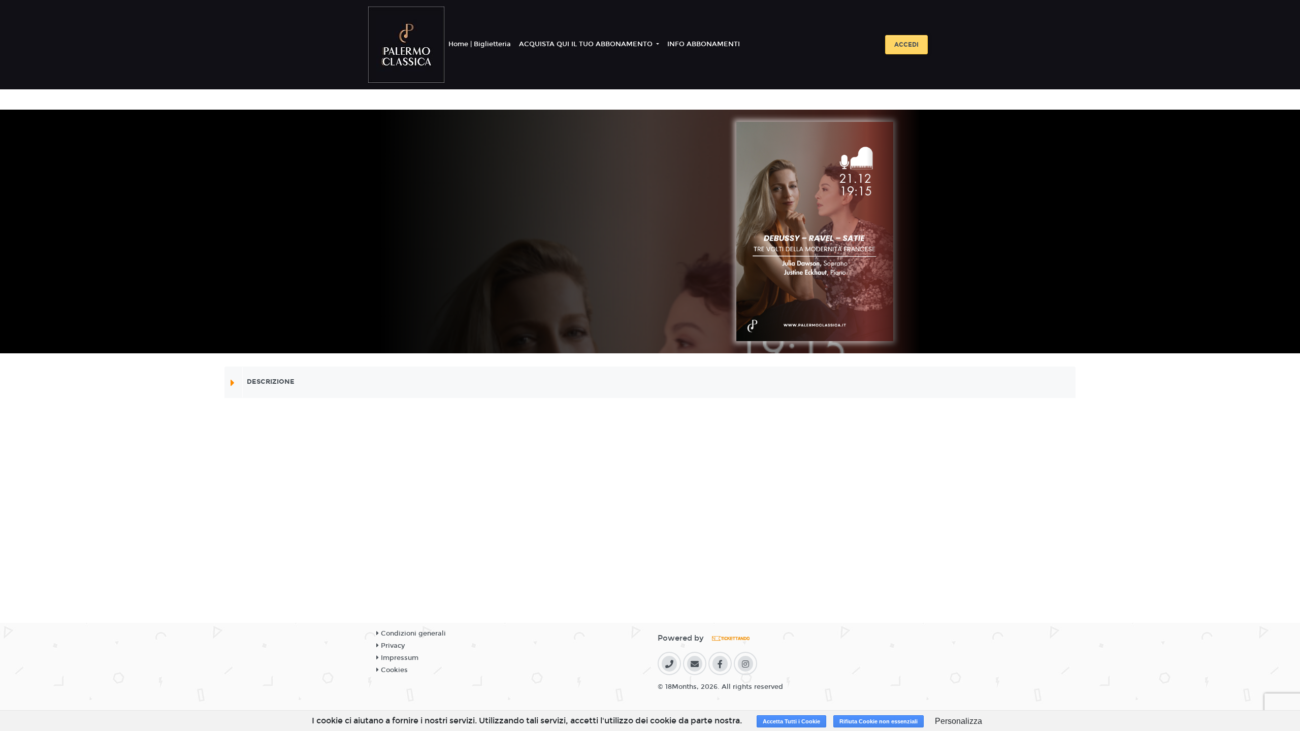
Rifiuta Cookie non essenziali (878, 721)
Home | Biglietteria (479, 44)
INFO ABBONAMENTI (703, 44)
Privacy (392, 646)
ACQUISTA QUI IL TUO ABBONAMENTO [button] (587, 44)
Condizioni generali (412, 633)
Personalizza (958, 721)
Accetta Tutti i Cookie (791, 721)
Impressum (398, 658)
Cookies (393, 670)
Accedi (906, 44)
